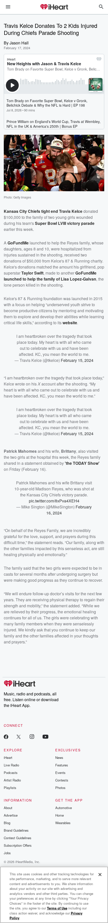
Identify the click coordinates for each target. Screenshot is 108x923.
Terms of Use (57, 908)
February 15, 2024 (77, 360)
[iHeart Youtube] (45, 736)
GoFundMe (18, 243)
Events (60, 772)
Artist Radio (12, 780)
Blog (7, 822)
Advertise (11, 815)
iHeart (8, 757)
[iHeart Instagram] (32, 736)
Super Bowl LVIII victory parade (64, 223)
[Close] (99, 874)
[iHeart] (54, 7)
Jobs (7, 852)
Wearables (63, 822)
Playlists (10, 787)
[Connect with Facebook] (6, 736)
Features (61, 765)
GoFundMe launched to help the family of (50, 276)
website (70, 322)
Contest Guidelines (17, 837)
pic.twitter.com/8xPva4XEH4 (54, 501)
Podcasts (11, 772)
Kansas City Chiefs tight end (31, 211)
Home (59, 815)
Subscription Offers (18, 845)
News (59, 757)
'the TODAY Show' (82, 463)
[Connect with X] (19, 736)
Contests (61, 780)
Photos (60, 787)
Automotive (63, 807)
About (8, 807)
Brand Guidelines (16, 830)
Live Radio (11, 765)
